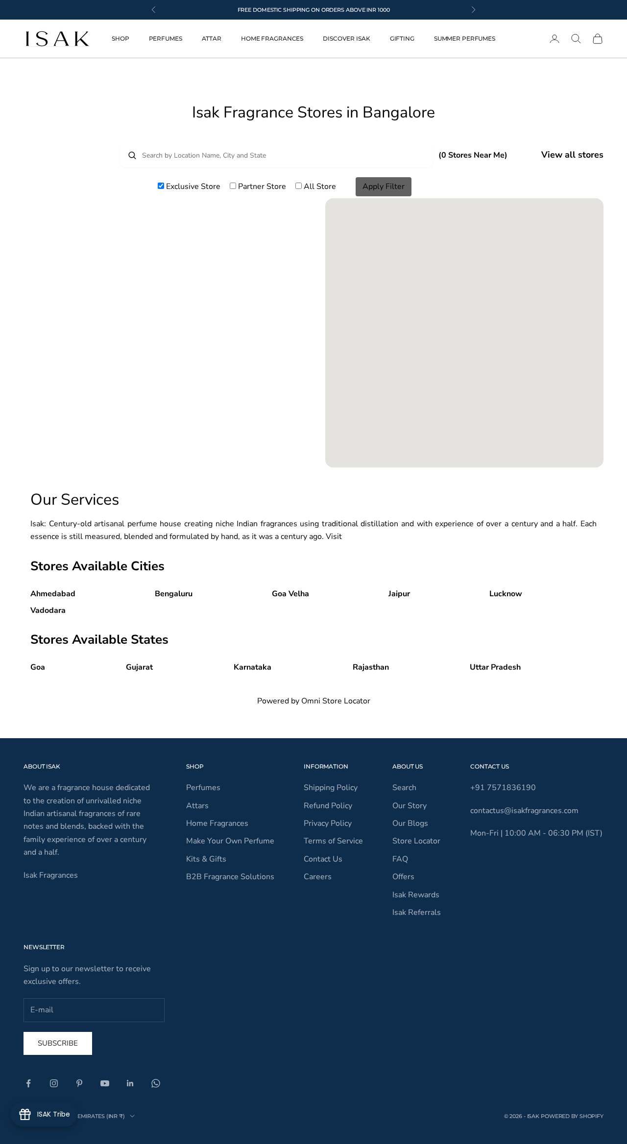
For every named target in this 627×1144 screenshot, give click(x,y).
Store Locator (416, 841)
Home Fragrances (272, 38)
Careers (318, 876)
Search (404, 787)
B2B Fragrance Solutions (230, 876)
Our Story (409, 805)
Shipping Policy (331, 787)
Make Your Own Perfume (230, 841)
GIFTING (402, 38)
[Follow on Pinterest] (79, 1083)
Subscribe (58, 1043)
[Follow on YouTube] (105, 1083)
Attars (197, 805)
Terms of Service (333, 841)
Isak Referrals (416, 912)
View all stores (572, 155)
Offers (403, 876)
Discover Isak (346, 38)
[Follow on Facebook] (28, 1083)
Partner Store (262, 186)
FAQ (400, 859)
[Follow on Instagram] (54, 1083)
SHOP (120, 38)
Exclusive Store (193, 186)
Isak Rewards (415, 894)
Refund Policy (328, 805)
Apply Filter (383, 186)
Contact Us (323, 859)
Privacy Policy (328, 823)
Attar (211, 38)
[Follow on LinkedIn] (130, 1083)
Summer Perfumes (464, 38)
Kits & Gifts (206, 859)
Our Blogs (410, 823)
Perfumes (165, 38)
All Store (319, 186)
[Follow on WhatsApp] (156, 1083)
